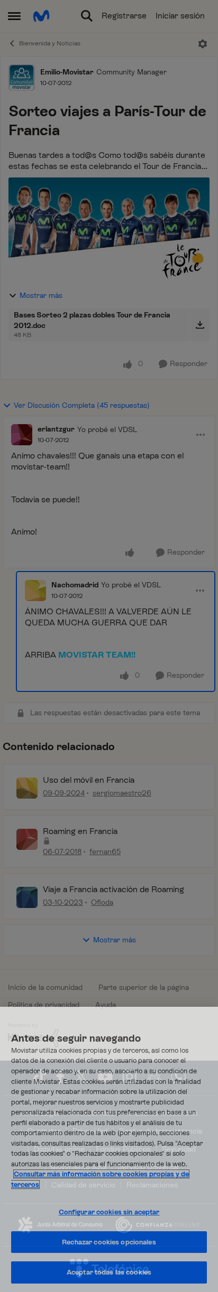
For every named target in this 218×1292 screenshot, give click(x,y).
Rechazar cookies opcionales (109, 1242)
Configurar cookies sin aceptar (109, 1212)
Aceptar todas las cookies (109, 1272)
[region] (109, 1149)
